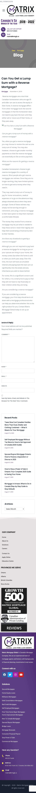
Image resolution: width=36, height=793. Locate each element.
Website (4, 386)
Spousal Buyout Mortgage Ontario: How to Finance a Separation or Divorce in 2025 (18, 457)
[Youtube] (21, 674)
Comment (5, 334)
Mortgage (20, 50)
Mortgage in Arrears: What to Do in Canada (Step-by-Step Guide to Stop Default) (18, 486)
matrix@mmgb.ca (11, 773)
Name (4, 367)
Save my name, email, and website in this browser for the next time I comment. (15, 399)
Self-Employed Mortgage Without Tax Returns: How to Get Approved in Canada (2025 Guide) (18, 442)
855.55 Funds (9, 758)
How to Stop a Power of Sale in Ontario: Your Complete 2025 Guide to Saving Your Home (18, 471)
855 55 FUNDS (12, 31)
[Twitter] (10, 674)
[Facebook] (4, 674)
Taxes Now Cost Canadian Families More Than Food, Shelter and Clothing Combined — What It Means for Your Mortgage (18, 426)
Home (13, 50)
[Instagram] (15, 674)
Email (4, 376)
